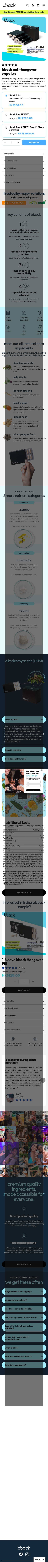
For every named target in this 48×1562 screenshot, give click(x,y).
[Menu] (43, 5)
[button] (10, 64)
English (37, 1559)
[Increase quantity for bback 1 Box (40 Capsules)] (18, 142)
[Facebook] (21, 1554)
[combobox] (39, 1559)
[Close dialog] (41, 770)
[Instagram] (27, 1554)
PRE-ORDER (34, 142)
